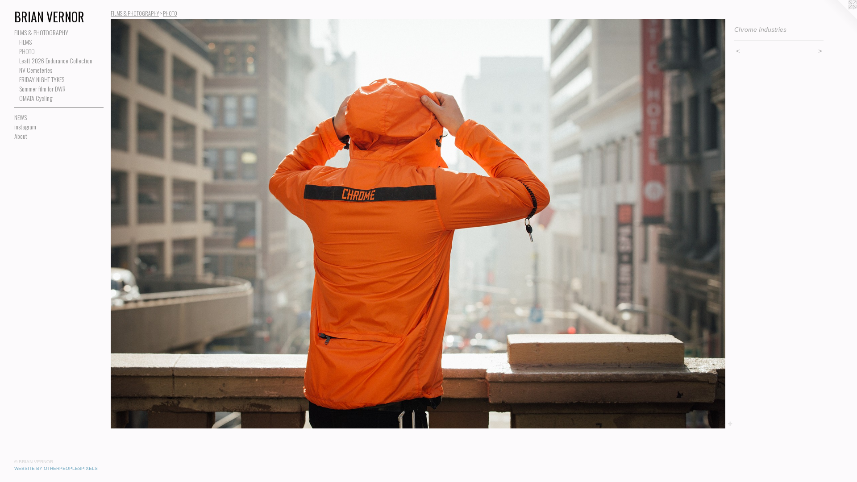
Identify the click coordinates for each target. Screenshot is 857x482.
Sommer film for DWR (42, 88)
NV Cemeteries (35, 70)
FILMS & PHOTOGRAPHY (41, 32)
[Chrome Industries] (418, 223)
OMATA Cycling (35, 98)
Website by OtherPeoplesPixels (56, 468)
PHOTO (27, 51)
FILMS (25, 41)
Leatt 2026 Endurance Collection (55, 60)
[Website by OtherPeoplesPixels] (839, 18)
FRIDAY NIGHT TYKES (41, 79)
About (20, 136)
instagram (25, 126)
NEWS (20, 117)
